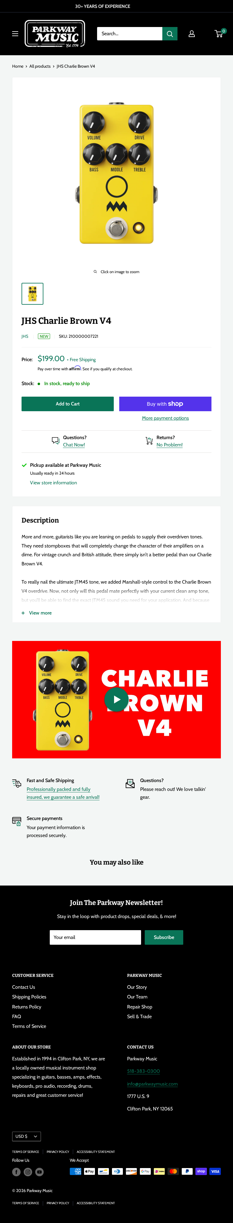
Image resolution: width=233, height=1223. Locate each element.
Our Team (137, 997)
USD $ (21, 1136)
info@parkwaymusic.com (152, 1084)
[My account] (192, 33)
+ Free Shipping (81, 359)
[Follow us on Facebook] (16, 1172)
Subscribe (164, 937)
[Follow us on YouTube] (39, 1172)
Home (17, 66)
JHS (25, 336)
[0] (219, 33)
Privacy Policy (58, 1152)
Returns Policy (26, 1007)
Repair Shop (139, 1007)
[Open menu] (15, 33)
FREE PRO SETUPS (116, 6)
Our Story (137, 987)
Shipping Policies (29, 997)
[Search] (169, 33)
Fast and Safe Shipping (50, 780)
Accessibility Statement (96, 1152)
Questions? (74, 437)
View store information (53, 483)
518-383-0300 (143, 1071)
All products (40, 66)
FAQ (16, 1016)
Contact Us (23, 987)
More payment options (165, 418)
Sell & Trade (139, 1016)
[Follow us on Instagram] (28, 1172)
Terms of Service (29, 1026)
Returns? (166, 437)
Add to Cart (67, 404)
